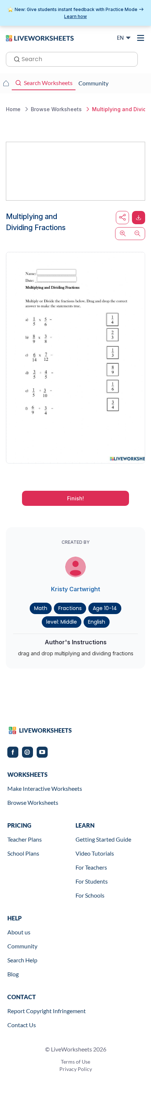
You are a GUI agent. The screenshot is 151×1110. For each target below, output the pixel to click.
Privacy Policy (75, 1069)
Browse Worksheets (32, 802)
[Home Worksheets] (6, 83)
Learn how (75, 16)
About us (18, 931)
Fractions (70, 608)
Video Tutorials (95, 853)
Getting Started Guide (103, 839)
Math (40, 608)
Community (22, 945)
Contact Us (21, 1024)
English (96, 622)
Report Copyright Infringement (46, 1010)
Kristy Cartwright (75, 589)
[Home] (40, 37)
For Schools (90, 895)
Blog (13, 973)
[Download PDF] (138, 217)
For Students (92, 881)
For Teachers (91, 867)
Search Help (22, 959)
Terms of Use (75, 1061)
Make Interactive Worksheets (44, 788)
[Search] (14, 58)
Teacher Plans (24, 839)
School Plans (23, 853)
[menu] (140, 38)
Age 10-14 (105, 608)
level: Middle (61, 622)
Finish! (75, 498)
